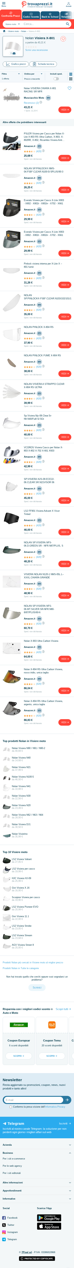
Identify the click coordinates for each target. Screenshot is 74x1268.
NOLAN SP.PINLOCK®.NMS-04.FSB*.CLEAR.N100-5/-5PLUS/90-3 (43, 170)
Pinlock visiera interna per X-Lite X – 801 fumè (43, 265)
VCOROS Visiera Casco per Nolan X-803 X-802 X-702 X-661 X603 (43, 449)
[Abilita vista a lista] (70, 74)
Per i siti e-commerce (14, 1158)
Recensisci (29, 103)
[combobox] (12, 24)
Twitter (10, 1225)
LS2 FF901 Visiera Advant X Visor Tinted (42, 512)
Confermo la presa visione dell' (39, 1106)
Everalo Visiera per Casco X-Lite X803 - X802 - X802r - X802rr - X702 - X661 (44, 202)
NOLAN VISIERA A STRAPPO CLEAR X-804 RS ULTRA (44, 386)
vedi (64, 110)
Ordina (29, 74)
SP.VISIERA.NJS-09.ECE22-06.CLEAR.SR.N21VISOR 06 (39, 481)
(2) (37, 103)
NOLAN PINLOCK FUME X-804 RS (42, 355)
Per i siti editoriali (12, 1173)
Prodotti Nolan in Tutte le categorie (21, 968)
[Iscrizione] (67, 1100)
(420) (38, 151)
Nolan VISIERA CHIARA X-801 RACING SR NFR (40, 90)
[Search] (67, 24)
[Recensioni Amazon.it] (29, 151)
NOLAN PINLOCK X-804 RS (39, 327)
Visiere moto (13, 31)
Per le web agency (12, 1166)
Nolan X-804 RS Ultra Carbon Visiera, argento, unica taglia (43, 703)
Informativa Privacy (55, 1106)
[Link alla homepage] (4, 31)
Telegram (12, 1239)
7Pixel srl (27, 1252)
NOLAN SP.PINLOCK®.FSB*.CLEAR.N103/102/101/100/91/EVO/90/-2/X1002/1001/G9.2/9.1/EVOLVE (47, 297)
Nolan (23, 31)
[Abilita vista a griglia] (70, 78)
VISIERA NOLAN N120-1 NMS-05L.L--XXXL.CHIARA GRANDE (44, 576)
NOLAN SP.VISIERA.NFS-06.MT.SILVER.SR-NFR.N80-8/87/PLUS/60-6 (39, 609)
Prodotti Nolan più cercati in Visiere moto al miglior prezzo (33, 962)
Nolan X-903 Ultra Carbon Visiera (41, 641)
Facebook (12, 1217)
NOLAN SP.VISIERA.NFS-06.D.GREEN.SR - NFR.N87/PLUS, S (43, 544)
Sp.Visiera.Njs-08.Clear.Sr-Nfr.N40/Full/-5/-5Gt (38, 417)
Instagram (12, 1232)
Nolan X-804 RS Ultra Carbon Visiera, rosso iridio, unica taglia (43, 671)
